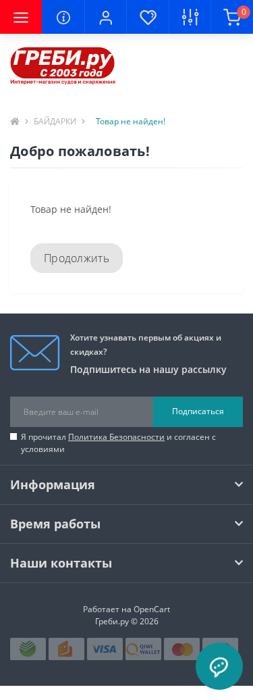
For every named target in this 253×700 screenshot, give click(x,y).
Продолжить (76, 258)
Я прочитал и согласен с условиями (118, 443)
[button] (105, 17)
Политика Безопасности (116, 437)
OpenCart (152, 609)
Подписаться (198, 411)
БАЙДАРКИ (55, 121)
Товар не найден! (130, 121)
